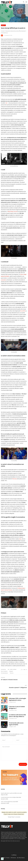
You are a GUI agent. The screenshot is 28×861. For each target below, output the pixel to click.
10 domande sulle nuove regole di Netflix (16, 723)
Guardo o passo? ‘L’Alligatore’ (18, 687)
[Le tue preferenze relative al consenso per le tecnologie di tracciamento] (2, 858)
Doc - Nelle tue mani (12, 669)
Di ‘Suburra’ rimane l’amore (9, 679)
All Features (13, 857)
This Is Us (11, 673)
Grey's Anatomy (4, 671)
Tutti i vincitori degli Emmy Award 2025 (9, 801)
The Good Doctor (4, 673)
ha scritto (22, 311)
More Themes (6, 857)
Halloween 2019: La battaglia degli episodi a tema (17, 699)
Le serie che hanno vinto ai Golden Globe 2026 (11, 797)
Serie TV (3, 25)
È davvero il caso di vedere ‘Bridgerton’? (17, 707)
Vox (6, 103)
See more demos (21, 857)
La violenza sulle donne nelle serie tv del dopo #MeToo (17, 715)
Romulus (14, 478)
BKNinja (14, 855)
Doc (20, 539)
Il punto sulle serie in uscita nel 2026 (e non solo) (11, 793)
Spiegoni (11, 671)
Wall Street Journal (12, 211)
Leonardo (3, 280)
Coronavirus (3, 669)
